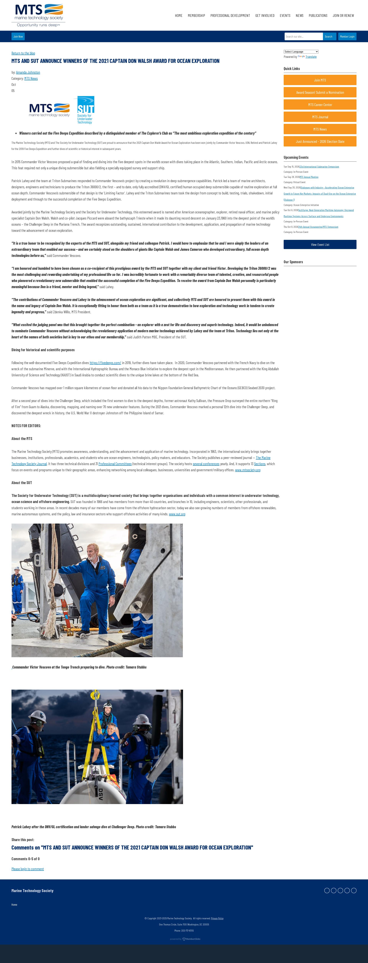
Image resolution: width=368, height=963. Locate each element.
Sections (259, 463)
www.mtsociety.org (247, 469)
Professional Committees (115, 463)
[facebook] (327, 890)
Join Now (18, 36)
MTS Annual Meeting (309, 176)
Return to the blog (23, 53)
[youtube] (353, 890)
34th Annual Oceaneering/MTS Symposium (318, 226)
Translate (311, 56)
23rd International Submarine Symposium (319, 166)
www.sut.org (177, 514)
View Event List (320, 244)
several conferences (206, 463)
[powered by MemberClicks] (184, 939)
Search (328, 36)
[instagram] (347, 890)
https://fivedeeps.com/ (105, 362)
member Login (347, 36)
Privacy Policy (217, 918)
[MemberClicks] (38, 15)
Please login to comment (28, 868)
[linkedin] (340, 890)
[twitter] (333, 890)
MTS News (31, 78)
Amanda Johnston (28, 72)
